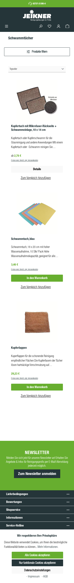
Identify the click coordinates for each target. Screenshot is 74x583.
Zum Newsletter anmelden (37, 473)
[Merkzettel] (49, 26)
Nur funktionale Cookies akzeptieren (37, 562)
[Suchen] (40, 26)
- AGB (45, 576)
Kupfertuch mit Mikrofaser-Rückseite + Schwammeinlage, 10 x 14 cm (34, 128)
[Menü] (6, 26)
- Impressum (33, 576)
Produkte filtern (39, 51)
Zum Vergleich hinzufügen (36, 178)
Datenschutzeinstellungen (37, 570)
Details (37, 169)
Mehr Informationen (48, 546)
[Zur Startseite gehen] (37, 15)
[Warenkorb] (67, 26)
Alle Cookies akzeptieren (37, 555)
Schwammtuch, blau (23, 239)
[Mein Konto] (58, 26)
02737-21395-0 (39, 3)
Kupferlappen (19, 348)
